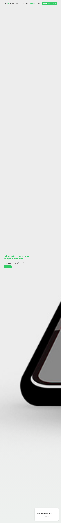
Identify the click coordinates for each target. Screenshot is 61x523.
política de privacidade (47, 513)
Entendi (47, 516)
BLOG (39, 3)
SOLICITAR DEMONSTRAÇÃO (49, 3)
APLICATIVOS (33, 3)
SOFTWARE (25, 3)
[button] (8, 266)
